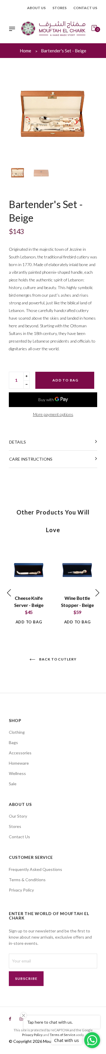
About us (36, 8)
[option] (53, 114)
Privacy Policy (21, 889)
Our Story (18, 816)
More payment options (53, 414)
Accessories (20, 752)
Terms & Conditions (27, 879)
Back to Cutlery (57, 659)
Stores (59, 8)
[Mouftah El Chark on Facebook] (10, 1018)
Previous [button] (16, 114)
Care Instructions (30, 459)
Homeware (19, 763)
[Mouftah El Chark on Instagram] (21, 1018)
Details (17, 442)
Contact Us (19, 836)
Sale (12, 783)
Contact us (85, 8)
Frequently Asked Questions (35, 869)
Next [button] (89, 114)
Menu (13, 29)
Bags (13, 742)
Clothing (17, 732)
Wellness (17, 773)
